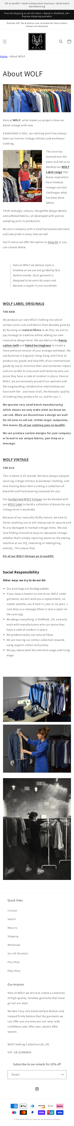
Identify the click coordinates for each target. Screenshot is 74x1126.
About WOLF (17, 56)
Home (3, 56)
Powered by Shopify (52, 1119)
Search (12, 919)
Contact (12, 910)
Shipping (13, 936)
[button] (5, 41)
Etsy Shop (14, 962)
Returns (12, 927)
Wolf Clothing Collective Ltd (31, 1119)
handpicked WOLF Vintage (25, 499)
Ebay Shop (14, 970)
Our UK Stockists (18, 953)
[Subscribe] (62, 1074)
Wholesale (14, 945)
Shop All (53, 242)
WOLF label (15, 504)
